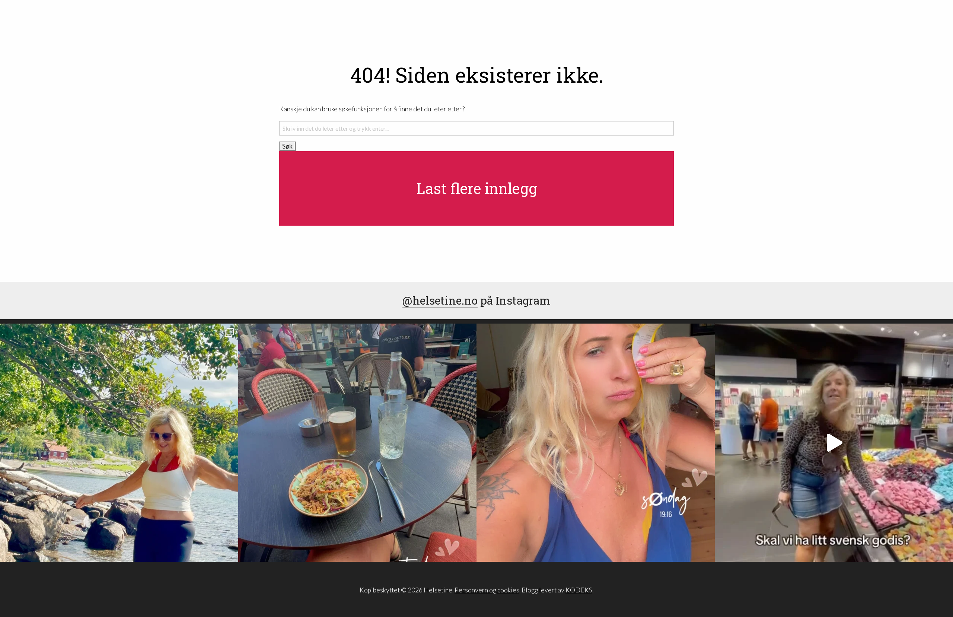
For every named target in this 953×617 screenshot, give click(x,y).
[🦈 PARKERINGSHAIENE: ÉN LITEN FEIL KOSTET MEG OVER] (595, 443)
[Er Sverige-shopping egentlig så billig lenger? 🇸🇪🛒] (834, 443)
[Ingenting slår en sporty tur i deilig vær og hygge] (119, 443)
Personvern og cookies (487, 590)
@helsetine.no (440, 300)
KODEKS (578, 590)
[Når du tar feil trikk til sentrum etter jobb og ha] (357, 443)
